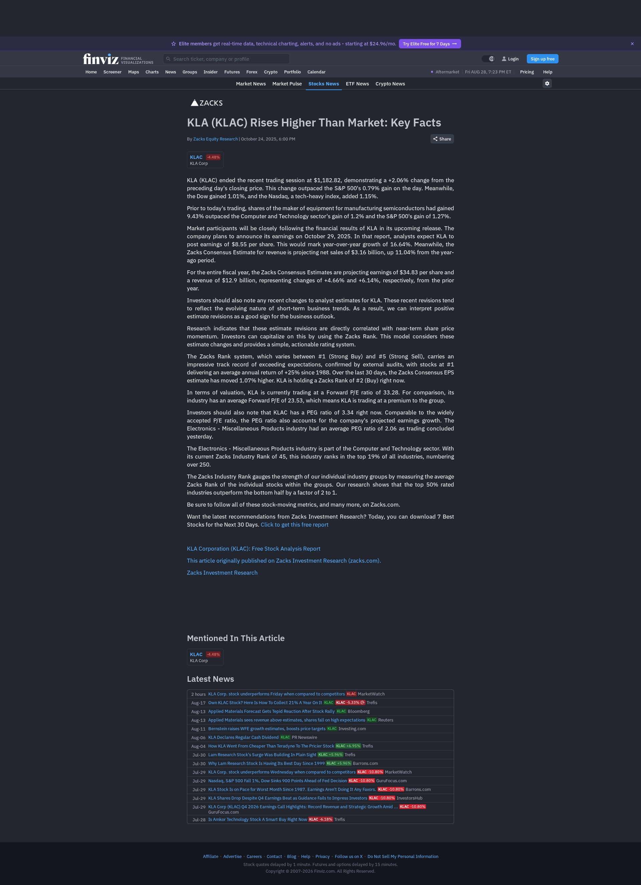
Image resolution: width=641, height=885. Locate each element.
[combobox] (226, 58)
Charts (152, 71)
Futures (232, 71)
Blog (291, 856)
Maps (133, 71)
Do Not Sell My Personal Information (403, 856)
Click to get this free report (295, 524)
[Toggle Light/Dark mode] (488, 58)
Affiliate (210, 856)
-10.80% (370, 772)
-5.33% (347, 702)
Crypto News (390, 83)
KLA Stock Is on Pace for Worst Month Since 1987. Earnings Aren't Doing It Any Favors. (292, 789)
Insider (211, 71)
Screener (112, 71)
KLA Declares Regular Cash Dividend (243, 737)
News (170, 71)
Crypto (270, 71)
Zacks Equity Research (215, 138)
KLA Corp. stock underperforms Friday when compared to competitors (276, 693)
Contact (274, 856)
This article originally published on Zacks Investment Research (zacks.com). (284, 560)
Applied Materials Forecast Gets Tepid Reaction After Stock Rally (271, 711)
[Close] (632, 43)
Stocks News (323, 83)
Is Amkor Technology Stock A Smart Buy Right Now (257, 819)
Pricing (527, 71)
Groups (190, 71)
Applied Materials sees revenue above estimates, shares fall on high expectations (286, 719)
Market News (251, 83)
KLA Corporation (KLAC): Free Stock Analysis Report (253, 548)
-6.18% (320, 819)
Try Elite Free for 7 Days (426, 43)
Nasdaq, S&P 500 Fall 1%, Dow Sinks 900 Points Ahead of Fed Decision (277, 780)
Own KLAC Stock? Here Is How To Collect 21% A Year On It (265, 702)
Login (513, 58)
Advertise (232, 856)
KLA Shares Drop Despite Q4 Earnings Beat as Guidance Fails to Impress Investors (287, 798)
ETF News (357, 83)
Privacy (322, 856)
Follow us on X (349, 856)
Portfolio (292, 71)
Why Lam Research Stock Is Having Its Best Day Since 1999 (266, 763)
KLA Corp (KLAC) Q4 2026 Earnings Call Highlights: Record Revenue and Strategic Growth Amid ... (303, 806)
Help (548, 71)
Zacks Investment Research (222, 572)
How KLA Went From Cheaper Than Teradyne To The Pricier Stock (271, 746)
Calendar (316, 71)
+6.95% (348, 746)
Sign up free (543, 58)
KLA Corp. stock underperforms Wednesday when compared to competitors (282, 772)
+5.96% (330, 754)
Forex (251, 71)
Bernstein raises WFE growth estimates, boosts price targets (267, 728)
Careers (254, 856)
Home (91, 71)
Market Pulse (287, 83)
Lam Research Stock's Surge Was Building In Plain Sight (262, 754)
